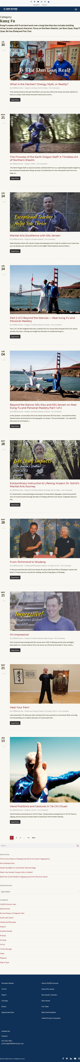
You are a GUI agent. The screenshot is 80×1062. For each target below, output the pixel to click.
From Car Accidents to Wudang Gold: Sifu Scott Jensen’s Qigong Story (25, 859)
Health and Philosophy (33, 566)
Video (45, 88)
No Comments (54, 88)
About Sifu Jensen (48, 989)
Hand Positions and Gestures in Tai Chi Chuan (38, 806)
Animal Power (5, 909)
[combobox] (40, 892)
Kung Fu (28, 88)
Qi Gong (34, 88)
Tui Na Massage (6, 949)
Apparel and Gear (8, 1012)
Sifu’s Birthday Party (7, 863)
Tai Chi (40, 88)
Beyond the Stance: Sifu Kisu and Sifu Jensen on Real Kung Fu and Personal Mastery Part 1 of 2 (43, 406)
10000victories (17, 88)
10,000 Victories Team (8, 904)
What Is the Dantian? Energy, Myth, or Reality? (39, 84)
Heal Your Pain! (19, 707)
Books (4, 1006)
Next (33, 838)
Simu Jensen (46, 1001)
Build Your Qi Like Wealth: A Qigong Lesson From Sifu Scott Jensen (24, 877)
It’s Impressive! (19, 634)
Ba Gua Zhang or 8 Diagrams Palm (12, 913)
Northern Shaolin (37, 239)
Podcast (47, 325)
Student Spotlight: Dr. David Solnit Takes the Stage (18, 868)
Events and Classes (31, 711)
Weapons (3, 958)
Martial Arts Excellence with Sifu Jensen (35, 235)
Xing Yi (4, 995)
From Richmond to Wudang (28, 561)
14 (28, 838)
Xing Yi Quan (48, 638)
